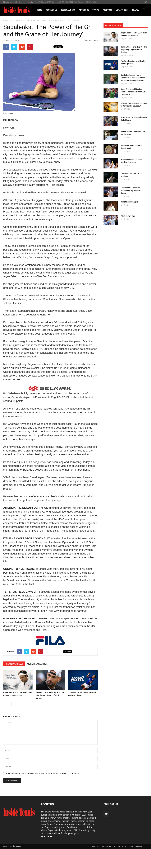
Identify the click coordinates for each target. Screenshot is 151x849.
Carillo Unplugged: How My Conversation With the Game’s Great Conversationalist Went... (133, 77)
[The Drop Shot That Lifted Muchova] (111, 177)
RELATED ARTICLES (14, 664)
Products (107, 10)
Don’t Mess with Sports (130, 202)
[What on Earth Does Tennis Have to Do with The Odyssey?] (111, 107)
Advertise (84, 10)
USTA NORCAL (91, 2)
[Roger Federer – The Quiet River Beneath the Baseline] (18, 680)
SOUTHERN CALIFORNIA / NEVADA (69, 2)
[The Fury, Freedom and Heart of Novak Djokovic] (83, 680)
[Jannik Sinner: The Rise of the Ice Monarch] (111, 135)
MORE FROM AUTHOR (37, 664)
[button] (144, 9)
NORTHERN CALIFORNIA (44, 2)
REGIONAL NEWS (68, 10)
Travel (135, 10)
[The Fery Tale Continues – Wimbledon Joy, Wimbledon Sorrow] (111, 191)
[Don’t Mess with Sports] (111, 206)
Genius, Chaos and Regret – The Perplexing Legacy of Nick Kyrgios (50, 695)
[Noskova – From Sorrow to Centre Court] (111, 149)
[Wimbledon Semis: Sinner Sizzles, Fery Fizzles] (111, 163)
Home (39, 10)
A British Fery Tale (128, 216)
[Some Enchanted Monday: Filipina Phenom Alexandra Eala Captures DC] (111, 93)
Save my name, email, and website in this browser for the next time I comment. (42, 773)
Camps (95, 10)
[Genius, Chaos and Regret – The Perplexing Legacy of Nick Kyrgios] (50, 680)
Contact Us (51, 10)
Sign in (30, 2)
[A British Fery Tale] (111, 220)
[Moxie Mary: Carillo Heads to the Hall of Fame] (111, 121)
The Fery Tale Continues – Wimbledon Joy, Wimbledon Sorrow (132, 190)
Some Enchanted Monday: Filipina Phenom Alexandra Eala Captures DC (134, 92)
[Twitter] (145, 2)
